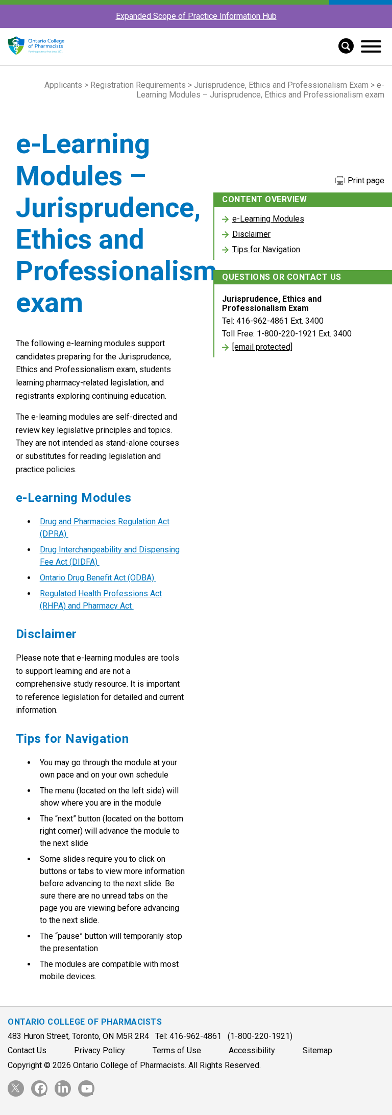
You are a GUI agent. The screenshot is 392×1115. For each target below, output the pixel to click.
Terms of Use (177, 1050)
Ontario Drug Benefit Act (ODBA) (98, 578)
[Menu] (371, 46)
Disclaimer (251, 234)
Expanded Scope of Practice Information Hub (196, 16)
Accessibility (252, 1050)
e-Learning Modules (268, 219)
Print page (365, 180)
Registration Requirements (138, 85)
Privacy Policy (99, 1050)
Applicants (63, 85)
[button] (342, 45)
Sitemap (317, 1050)
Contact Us (27, 1050)
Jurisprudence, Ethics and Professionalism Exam (281, 85)
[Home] (36, 60)
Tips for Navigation (266, 249)
